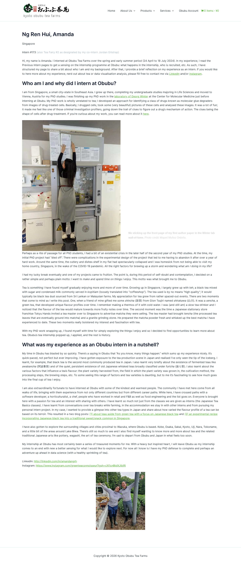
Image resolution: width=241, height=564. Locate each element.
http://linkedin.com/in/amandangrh (55, 461)
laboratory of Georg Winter (131, 96)
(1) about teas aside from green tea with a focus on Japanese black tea (134, 414)
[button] (133, 10)
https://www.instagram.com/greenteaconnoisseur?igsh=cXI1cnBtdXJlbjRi (81, 465)
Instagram (195, 73)
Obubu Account (188, 10)
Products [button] (146, 10)
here (146, 113)
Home (111, 10)
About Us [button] (126, 10)
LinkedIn (174, 73)
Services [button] (165, 10)
